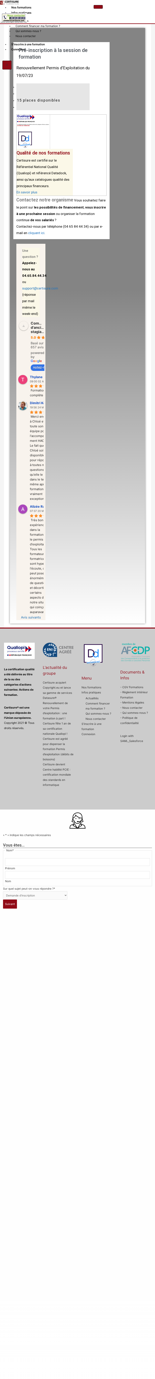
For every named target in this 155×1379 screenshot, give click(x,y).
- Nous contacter (131, 707)
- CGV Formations (131, 687)
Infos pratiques (21, 12)
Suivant (10, 904)
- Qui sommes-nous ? (134, 712)
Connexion (18, 49)
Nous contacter (26, 36)
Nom (8, 881)
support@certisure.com (40, 288)
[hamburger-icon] (98, 7)
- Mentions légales (132, 702)
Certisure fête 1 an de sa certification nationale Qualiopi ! (57, 728)
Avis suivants (31, 617)
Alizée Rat (38, 506)
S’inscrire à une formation (28, 44)
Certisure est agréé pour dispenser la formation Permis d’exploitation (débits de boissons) (58, 749)
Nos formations (21, 7)
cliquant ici (36, 233)
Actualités (92, 698)
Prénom (10, 868)
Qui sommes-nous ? (28, 31)
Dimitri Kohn (39, 403)
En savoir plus (27, 192)
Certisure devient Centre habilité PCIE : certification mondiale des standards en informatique (57, 775)
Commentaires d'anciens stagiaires (44, 327)
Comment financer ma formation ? (38, 26)
